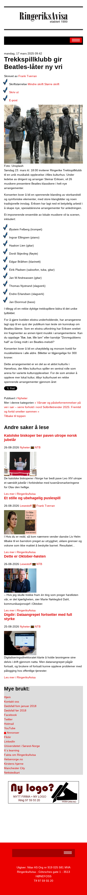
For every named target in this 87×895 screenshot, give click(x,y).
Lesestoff (26, 505)
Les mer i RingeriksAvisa (20, 493)
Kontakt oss (11, 701)
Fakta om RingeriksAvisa (20, 754)
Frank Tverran (27, 76)
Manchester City (14, 768)
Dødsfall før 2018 (15, 710)
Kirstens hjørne (13, 763)
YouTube (9, 728)
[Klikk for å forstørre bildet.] (43, 134)
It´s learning (11, 750)
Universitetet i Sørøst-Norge (22, 746)
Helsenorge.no (13, 759)
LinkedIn (9, 741)
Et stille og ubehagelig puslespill (32, 498)
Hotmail (9, 723)
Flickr (7, 737)
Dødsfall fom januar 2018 (20, 706)
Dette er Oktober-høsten (25, 556)
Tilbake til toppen (15, 416)
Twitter (8, 719)
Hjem (7, 697)
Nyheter (22, 398)
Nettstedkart (12, 772)
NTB (37, 447)
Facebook (10, 714)
